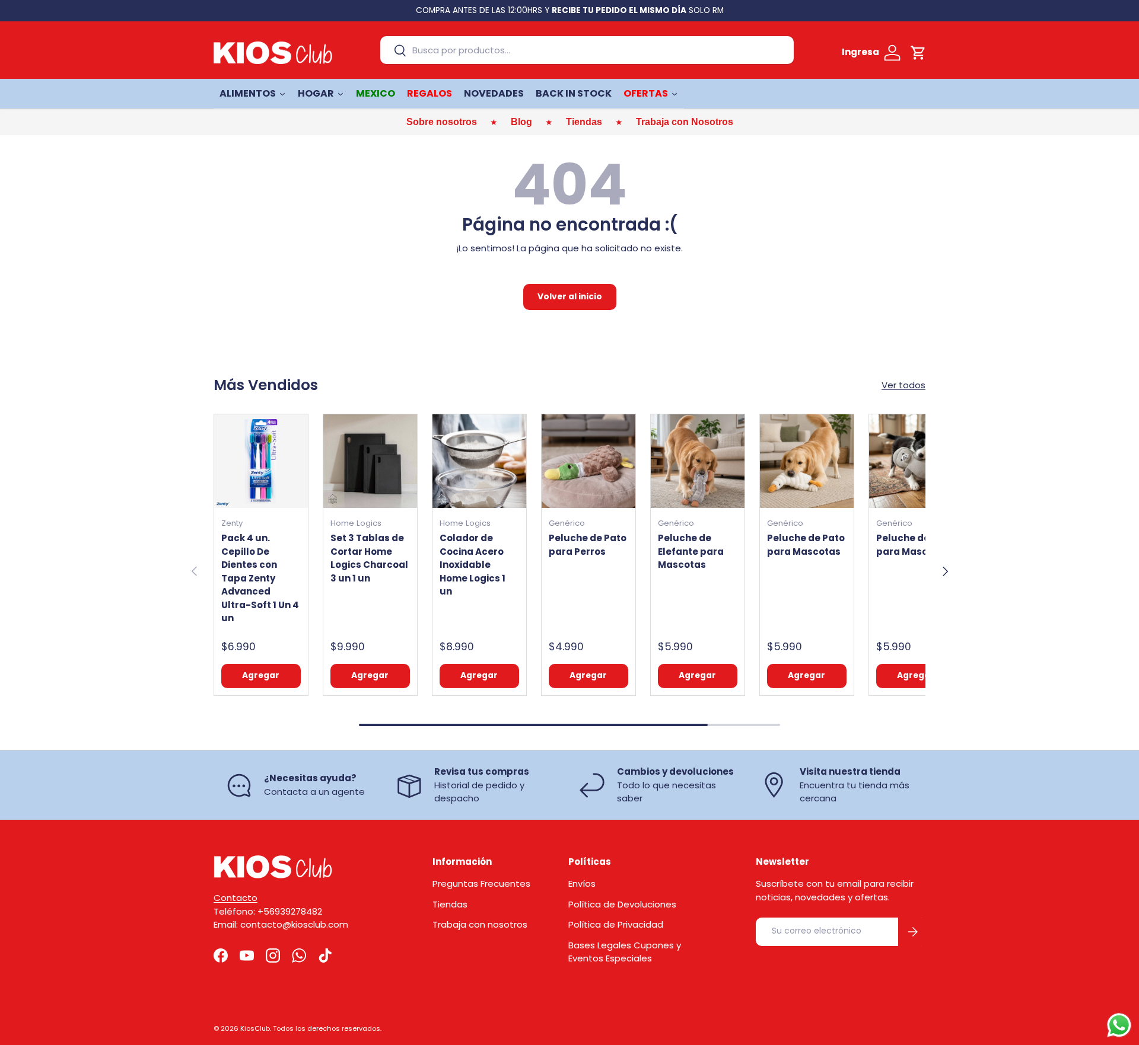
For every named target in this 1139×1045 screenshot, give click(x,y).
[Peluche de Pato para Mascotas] (807, 461)
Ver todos (903, 385)
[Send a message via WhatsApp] (1119, 1025)
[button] (918, 53)
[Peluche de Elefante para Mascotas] (698, 461)
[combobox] (587, 50)
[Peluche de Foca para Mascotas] (916, 461)
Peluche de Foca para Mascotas (915, 545)
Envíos (582, 883)
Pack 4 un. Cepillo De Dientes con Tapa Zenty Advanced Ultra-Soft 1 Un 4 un (260, 578)
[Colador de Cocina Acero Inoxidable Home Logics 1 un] (479, 461)
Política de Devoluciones (622, 904)
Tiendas (449, 904)
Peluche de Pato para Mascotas (806, 545)
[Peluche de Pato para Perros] (588, 461)
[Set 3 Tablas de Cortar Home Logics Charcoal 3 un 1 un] (370, 461)
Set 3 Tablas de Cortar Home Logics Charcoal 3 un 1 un (369, 558)
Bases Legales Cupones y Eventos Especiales (624, 952)
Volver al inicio (569, 296)
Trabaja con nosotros (479, 924)
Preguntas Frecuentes (481, 883)
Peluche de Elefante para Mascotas (691, 551)
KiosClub (255, 1028)
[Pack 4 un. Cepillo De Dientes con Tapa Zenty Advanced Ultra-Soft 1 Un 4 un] (261, 461)
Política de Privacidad (615, 924)
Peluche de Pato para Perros (587, 545)
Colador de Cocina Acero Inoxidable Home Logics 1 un (472, 564)
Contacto (235, 897)
